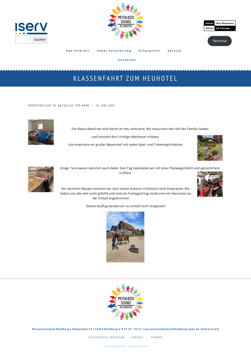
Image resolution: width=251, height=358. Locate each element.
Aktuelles (127, 59)
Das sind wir (78, 50)
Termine (220, 40)
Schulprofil (149, 50)
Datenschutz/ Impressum (106, 337)
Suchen (40, 39)
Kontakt (138, 337)
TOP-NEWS (82, 105)
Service (175, 50)
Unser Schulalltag (114, 50)
